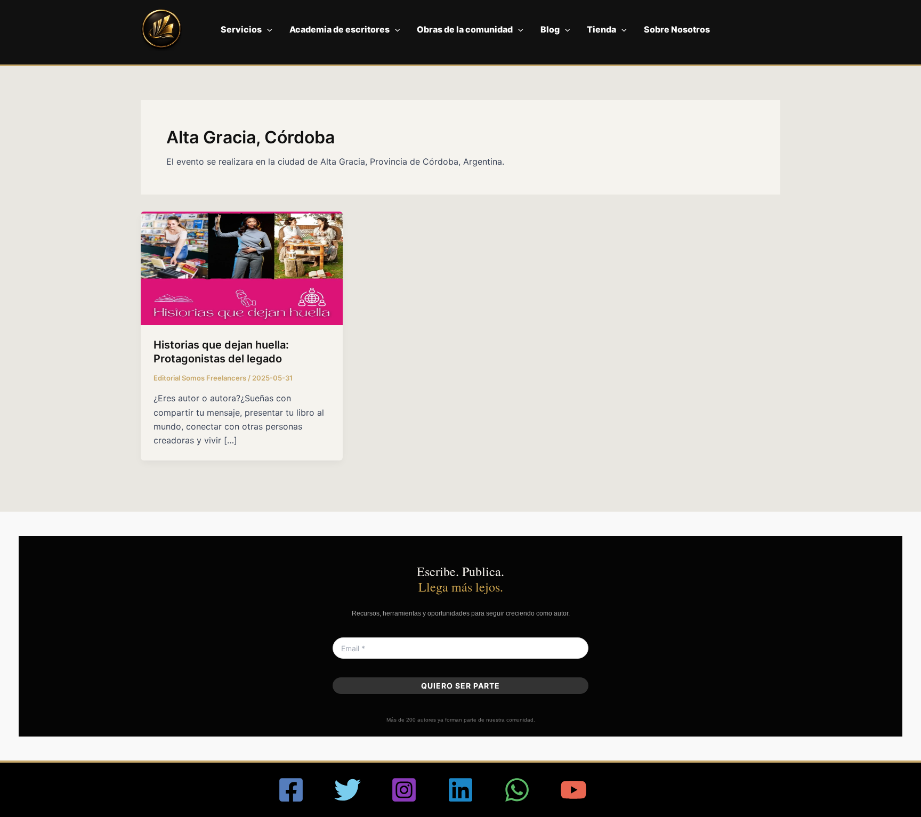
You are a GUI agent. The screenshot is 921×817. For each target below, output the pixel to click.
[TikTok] (630, 789)
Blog (550, 29)
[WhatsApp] (517, 789)
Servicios (241, 29)
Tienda (601, 29)
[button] (267, 29)
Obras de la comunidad (465, 29)
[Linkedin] (460, 789)
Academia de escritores (339, 29)
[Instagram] (404, 789)
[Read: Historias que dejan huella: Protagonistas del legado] (242, 267)
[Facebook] (291, 789)
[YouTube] (573, 789)
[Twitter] (347, 789)
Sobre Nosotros (677, 29)
